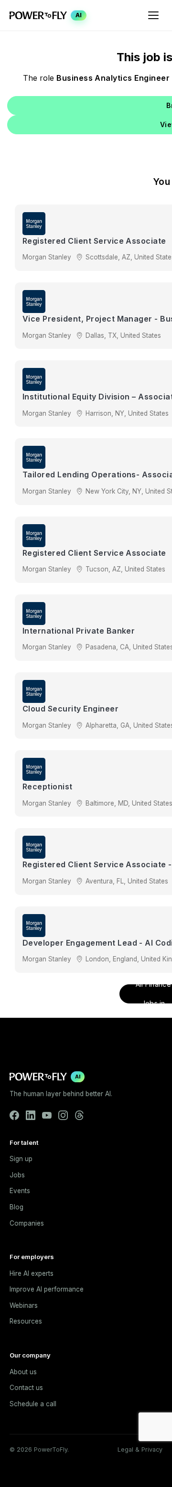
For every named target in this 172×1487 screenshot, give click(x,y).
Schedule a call (33, 1404)
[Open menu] (153, 15)
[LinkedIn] (30, 1115)
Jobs (17, 1175)
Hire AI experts (32, 1273)
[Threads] (79, 1115)
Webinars (24, 1305)
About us (23, 1372)
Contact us (26, 1387)
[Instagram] (63, 1115)
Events (20, 1191)
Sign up (21, 1159)
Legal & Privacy (140, 1449)
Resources (26, 1321)
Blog (16, 1207)
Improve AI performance (47, 1289)
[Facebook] (14, 1115)
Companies (27, 1223)
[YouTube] (47, 1115)
